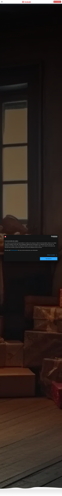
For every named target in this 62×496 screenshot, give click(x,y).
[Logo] (26, 2)
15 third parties (14, 250)
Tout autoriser (49, 258)
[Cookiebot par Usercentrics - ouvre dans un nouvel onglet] (52, 237)
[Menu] (2, 2)
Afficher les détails (51, 254)
